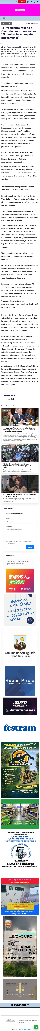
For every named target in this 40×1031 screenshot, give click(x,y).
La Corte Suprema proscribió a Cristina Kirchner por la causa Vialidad (20, 495)
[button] (16, 1)
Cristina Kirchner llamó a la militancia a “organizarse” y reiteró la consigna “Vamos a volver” (18, 466)
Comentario (9, 526)
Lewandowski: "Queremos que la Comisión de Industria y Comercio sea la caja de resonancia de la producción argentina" (19, 430)
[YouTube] (37, 1)
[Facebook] (31, 1)
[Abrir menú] (3, 18)
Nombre (8, 518)
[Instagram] (34, 1)
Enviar (30, 547)
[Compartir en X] (8, 399)
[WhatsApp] (27, 1)
